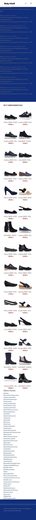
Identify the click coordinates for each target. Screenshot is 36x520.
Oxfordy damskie (8, 401)
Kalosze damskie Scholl (9, 412)
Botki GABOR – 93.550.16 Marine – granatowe (25, 367)
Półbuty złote (7, 486)
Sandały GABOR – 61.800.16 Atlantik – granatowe (25, 329)
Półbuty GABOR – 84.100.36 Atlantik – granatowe (25, 273)
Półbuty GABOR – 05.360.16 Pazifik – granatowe (11, 292)
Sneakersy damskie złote (9, 407)
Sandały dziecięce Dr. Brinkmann (11, 482)
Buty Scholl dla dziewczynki (10, 399)
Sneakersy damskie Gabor (10, 403)
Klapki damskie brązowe (9, 488)
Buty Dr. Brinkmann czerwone (11, 409)
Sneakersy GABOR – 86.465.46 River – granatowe (25, 235)
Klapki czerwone (7, 434)
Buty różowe (7, 422)
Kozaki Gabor (7, 413)
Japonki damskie (8, 461)
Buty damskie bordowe (9, 451)
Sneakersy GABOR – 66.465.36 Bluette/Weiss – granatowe (11, 386)
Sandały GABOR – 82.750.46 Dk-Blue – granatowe (25, 310)
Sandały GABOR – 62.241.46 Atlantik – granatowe (25, 216)
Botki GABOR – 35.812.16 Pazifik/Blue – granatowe (11, 235)
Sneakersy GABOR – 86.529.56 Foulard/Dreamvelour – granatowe (11, 160)
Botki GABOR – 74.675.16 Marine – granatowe (11, 367)
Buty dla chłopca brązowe (10, 430)
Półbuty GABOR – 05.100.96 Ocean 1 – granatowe (11, 310)
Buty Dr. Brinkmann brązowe (10, 436)
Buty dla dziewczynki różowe (10, 446)
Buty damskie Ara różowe (10, 405)
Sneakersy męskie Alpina (10, 397)
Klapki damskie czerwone (10, 416)
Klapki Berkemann (8, 459)
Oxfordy (5, 471)
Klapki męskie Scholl (8, 473)
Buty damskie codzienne (9, 438)
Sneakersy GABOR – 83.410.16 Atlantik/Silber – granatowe (25, 122)
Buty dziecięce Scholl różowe (10, 440)
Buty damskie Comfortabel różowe (12, 463)
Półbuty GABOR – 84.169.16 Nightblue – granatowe (11, 254)
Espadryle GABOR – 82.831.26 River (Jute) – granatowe (25, 292)
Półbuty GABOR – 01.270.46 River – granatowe (11, 198)
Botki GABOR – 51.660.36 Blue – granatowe (25, 386)
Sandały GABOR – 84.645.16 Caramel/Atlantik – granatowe (25, 198)
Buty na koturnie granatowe (10, 475)
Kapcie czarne (7, 494)
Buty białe (6, 393)
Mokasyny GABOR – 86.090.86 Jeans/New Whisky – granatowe (25, 179)
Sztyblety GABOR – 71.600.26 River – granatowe (25, 254)
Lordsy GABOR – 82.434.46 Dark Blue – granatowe (11, 329)
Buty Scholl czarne (8, 444)
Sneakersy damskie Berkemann (11, 465)
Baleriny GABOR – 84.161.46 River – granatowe (11, 348)
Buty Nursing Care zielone (10, 498)
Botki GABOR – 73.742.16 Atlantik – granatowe (25, 141)
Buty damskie (7, 420)
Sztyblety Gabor (7, 496)
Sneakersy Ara (7, 418)
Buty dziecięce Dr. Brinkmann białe (12, 432)
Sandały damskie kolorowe (10, 457)
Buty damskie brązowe (9, 455)
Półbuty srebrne (7, 484)
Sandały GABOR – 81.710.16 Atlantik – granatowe (25, 348)
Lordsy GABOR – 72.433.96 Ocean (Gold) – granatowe (25, 160)
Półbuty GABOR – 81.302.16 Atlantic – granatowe (11, 216)
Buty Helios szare (8, 479)
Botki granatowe (8, 453)
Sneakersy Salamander (9, 426)
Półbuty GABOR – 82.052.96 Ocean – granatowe (11, 122)
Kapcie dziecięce (7, 428)
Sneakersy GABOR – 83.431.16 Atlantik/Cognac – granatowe (11, 273)
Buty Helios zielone (8, 467)
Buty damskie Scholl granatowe (11, 395)
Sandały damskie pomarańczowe (12, 477)
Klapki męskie (7, 442)
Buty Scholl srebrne (8, 492)
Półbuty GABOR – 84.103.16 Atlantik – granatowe (11, 179)
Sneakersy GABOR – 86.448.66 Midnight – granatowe (11, 141)
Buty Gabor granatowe (9, 469)
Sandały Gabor (7, 449)
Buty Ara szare (7, 424)
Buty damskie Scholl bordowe (11, 490)
